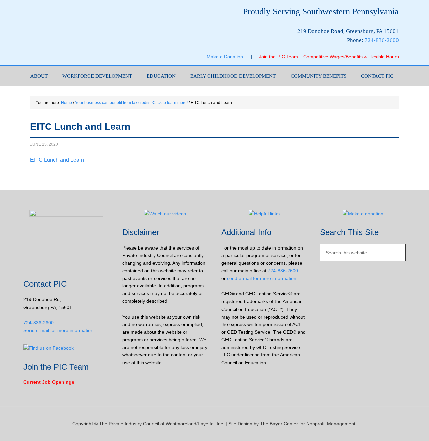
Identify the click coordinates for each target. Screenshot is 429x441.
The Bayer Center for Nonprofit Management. (308, 423)
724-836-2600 (382, 40)
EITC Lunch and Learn (57, 160)
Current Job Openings (48, 382)
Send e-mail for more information (58, 330)
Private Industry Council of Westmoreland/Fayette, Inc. (90, 32)
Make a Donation (229, 56)
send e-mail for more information (261, 278)
